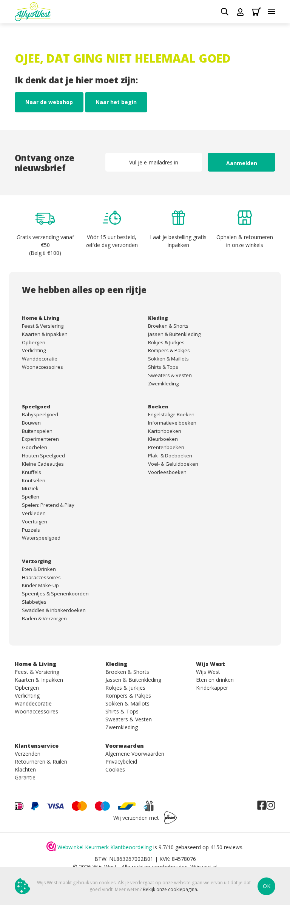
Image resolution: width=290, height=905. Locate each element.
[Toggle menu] (271, 11)
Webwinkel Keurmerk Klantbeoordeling (104, 847)
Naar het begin (116, 102)
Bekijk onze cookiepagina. (170, 889)
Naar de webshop (49, 102)
